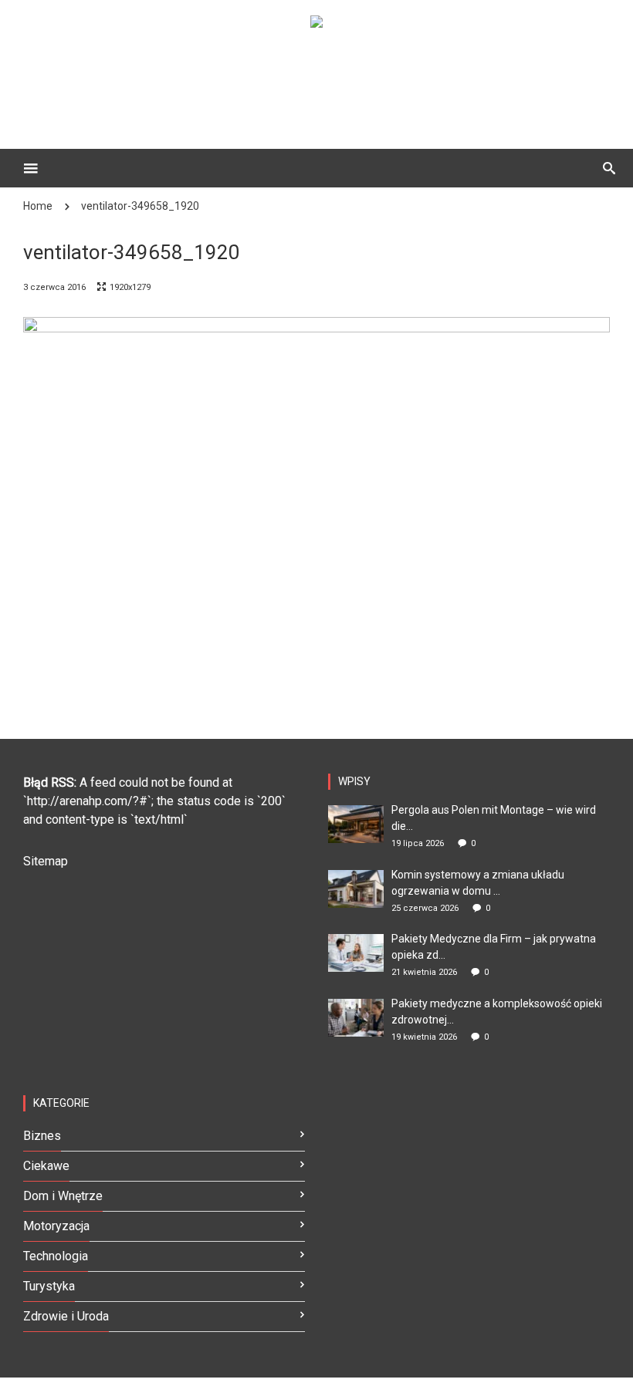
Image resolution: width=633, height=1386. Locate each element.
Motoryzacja (56, 1226)
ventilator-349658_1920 (140, 206)
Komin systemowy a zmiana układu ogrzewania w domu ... (477, 882)
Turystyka (49, 1286)
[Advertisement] (340, 78)
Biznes (42, 1135)
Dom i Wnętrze (63, 1196)
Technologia (55, 1256)
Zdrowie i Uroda (66, 1316)
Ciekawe (46, 1165)
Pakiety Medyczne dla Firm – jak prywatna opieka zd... (493, 946)
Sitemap (45, 861)
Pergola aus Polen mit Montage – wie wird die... (493, 818)
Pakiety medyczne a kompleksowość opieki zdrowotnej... (496, 1011)
